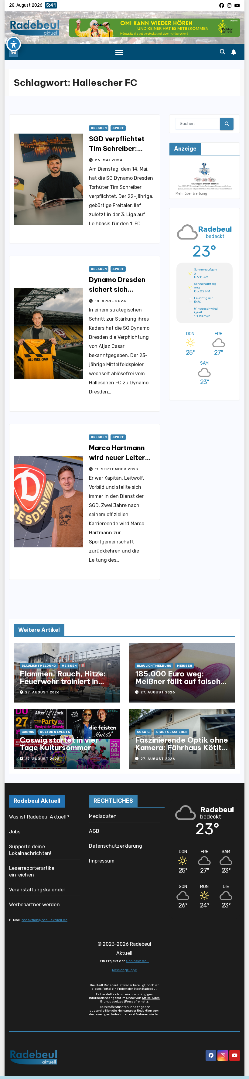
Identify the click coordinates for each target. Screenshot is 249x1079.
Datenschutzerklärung (115, 846)
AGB (94, 831)
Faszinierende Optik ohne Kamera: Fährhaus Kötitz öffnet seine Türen (181, 747)
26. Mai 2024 (109, 160)
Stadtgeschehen (171, 732)
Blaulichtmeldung (39, 666)
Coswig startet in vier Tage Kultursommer (59, 743)
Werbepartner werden (34, 904)
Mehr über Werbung (191, 194)
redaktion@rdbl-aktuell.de (44, 920)
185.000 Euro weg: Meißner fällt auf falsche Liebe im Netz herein (180, 681)
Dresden (99, 128)
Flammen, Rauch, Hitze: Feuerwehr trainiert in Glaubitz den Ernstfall (63, 681)
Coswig (28, 732)
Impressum (101, 861)
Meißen (69, 666)
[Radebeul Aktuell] (34, 27)
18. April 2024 (110, 301)
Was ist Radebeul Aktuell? (39, 817)
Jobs (14, 832)
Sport (118, 128)
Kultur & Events (55, 732)
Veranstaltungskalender (37, 890)
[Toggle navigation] (119, 52)
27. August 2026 (42, 692)
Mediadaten (103, 816)
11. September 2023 (116, 469)
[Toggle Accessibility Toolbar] (13, 44)
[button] (222, 52)
